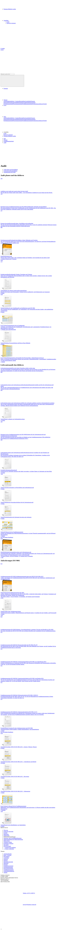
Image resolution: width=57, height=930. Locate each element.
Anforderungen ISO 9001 (10, 172)
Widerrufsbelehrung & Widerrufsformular (13, 839)
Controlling (28, 101)
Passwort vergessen (11, 23)
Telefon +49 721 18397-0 (29, 893)
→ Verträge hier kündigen (10, 847)
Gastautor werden (8, 842)
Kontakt (5, 832)
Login (8, 21)
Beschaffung (22, 101)
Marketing (19, 102)
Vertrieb (45, 104)
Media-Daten (7, 840)
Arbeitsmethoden (8, 101)
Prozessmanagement (17, 104)
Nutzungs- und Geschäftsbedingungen (13, 838)
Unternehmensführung (37, 104)
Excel (5, 105)
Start (5, 138)
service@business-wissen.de (29, 904)
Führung (6, 102)
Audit (5, 142)
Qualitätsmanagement (27, 104)
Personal (24, 102)
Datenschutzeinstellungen (10, 836)
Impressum (6, 834)
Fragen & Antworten (8, 831)
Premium (6, 88)
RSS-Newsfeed (7, 846)
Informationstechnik (12, 102)
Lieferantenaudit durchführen (10, 171)
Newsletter (6, 844)
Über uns (6, 830)
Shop (5, 116)
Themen (5, 100)
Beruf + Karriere (15, 101)
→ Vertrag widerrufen (9, 848)
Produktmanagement (30, 102)
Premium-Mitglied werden (10, 136)
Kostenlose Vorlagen (8, 843)
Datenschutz (6, 835)
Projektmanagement (8, 104)
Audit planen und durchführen (11, 169)
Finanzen (33, 101)
